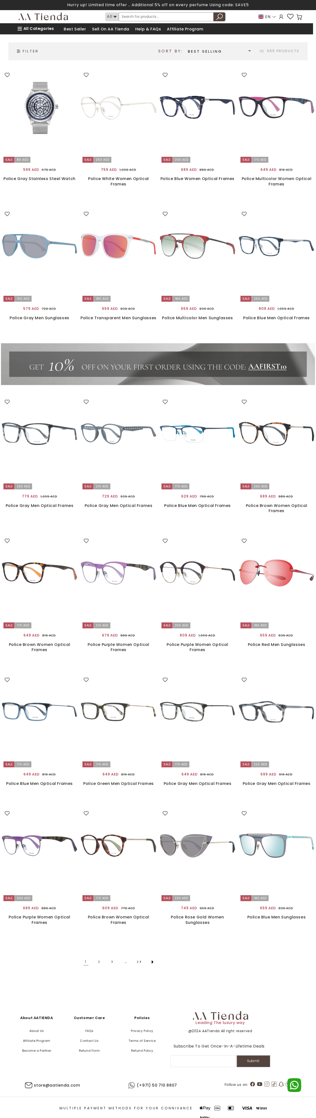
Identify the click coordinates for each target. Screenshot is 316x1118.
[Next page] (152, 962)
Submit (253, 1060)
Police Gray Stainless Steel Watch (39, 179)
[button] (299, 17)
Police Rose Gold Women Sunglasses (197, 919)
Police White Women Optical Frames (118, 181)
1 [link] (86, 961)
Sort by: (170, 51)
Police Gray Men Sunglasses (39, 318)
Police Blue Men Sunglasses (276, 917)
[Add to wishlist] (7, 75)
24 (139, 962)
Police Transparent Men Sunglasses (118, 318)
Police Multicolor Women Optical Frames (277, 181)
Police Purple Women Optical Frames (118, 647)
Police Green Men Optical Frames (118, 783)
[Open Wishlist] (290, 17)
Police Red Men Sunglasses (276, 644)
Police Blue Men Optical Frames (276, 318)
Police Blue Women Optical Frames (197, 179)
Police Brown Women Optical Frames (276, 508)
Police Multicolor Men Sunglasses (197, 318)
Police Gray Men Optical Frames (40, 505)
